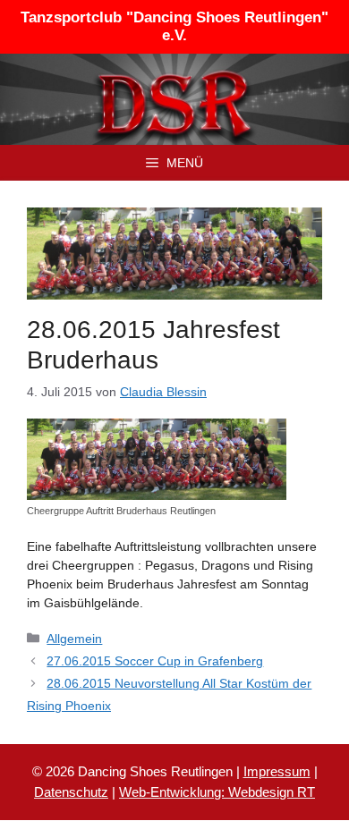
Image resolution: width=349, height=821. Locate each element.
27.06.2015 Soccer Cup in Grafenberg (155, 661)
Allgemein (74, 638)
